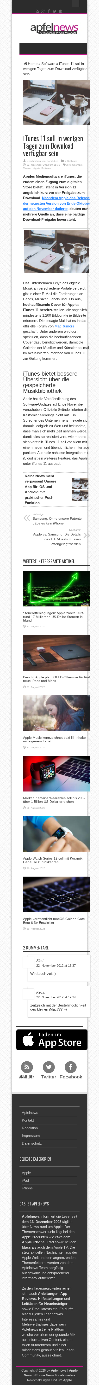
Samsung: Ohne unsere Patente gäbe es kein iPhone (57, 519)
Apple (36, 168)
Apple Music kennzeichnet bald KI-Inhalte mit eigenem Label (54, 739)
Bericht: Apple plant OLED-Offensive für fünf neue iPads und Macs (56, 679)
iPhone (27, 1188)
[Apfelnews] (53, 28)
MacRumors (64, 326)
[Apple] (60, 11)
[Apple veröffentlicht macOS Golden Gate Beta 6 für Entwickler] (56, 894)
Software (48, 64)
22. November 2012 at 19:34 (56, 997)
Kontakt (28, 1120)
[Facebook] (49, 11)
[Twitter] (54, 11)
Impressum (31, 1136)
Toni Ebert (52, 161)
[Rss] (37, 11)
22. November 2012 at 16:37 (56, 965)
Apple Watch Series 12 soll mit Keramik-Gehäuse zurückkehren (53, 860)
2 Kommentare (74, 164)
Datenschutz (32, 1143)
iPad (25, 1180)
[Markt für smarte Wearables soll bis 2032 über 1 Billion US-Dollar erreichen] (56, 773)
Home (32, 64)
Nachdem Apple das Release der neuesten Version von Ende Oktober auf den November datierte (56, 203)
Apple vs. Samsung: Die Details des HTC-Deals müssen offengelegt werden (57, 537)
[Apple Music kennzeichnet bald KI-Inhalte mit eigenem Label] (56, 713)
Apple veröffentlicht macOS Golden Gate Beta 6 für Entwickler (54, 920)
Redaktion (30, 1128)
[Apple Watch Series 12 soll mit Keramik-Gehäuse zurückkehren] (56, 834)
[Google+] (43, 11)
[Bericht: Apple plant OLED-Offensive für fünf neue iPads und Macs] (56, 652)
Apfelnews (30, 1113)
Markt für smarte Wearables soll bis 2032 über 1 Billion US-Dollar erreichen (54, 799)
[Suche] (76, 3)
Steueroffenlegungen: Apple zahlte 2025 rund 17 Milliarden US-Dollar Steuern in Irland (53, 616)
